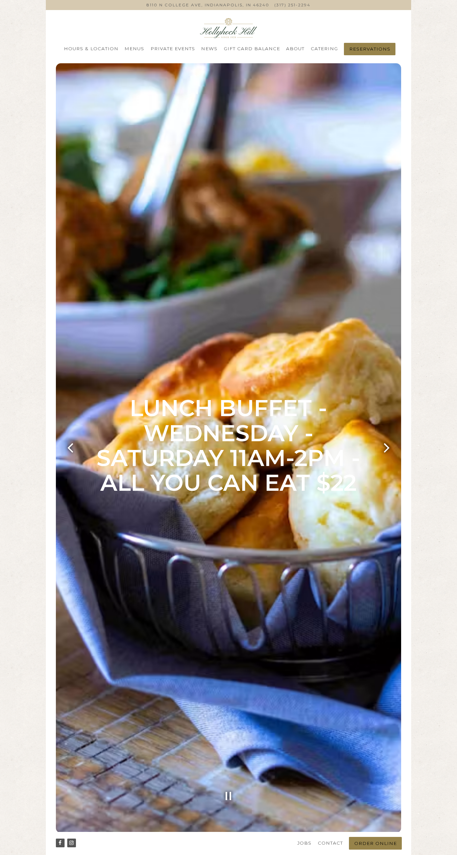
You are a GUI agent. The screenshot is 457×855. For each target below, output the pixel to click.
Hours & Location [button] (91, 48)
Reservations (369, 49)
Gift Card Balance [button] (252, 48)
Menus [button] (134, 48)
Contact (330, 843)
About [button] (295, 48)
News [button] (209, 48)
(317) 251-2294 (292, 4)
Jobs (304, 843)
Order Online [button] (375, 843)
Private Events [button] (173, 48)
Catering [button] (324, 48)
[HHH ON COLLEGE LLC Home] (228, 28)
